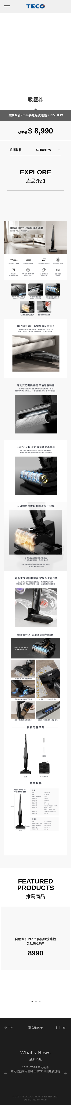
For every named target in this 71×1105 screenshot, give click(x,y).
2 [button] (36, 1002)
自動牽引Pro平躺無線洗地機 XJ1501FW (35, 115)
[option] (35, 66)
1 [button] (32, 1001)
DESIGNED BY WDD (35, 1100)
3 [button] (40, 1002)
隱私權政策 (35, 1027)
